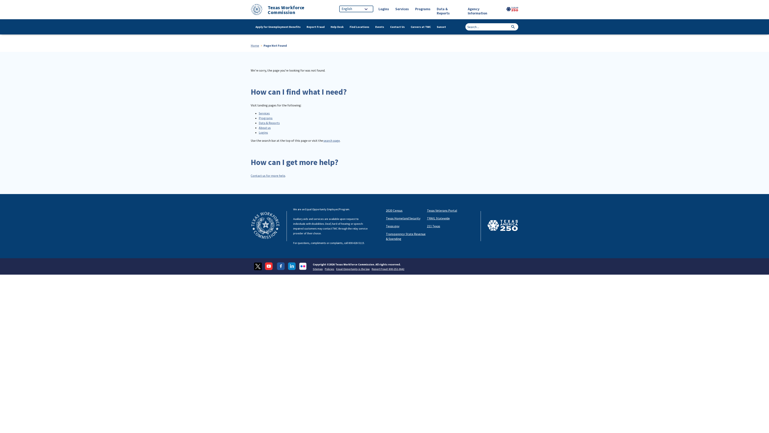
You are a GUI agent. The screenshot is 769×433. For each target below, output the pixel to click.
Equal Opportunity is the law (353, 269)
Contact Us (397, 26)
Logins (263, 133)
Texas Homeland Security (403, 218)
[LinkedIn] (292, 266)
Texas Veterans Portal (442, 210)
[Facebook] (281, 266)
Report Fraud (316, 26)
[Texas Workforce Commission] (257, 10)
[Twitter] (258, 266)
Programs (266, 118)
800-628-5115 (356, 243)
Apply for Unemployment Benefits (278, 26)
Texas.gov (392, 226)
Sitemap (318, 269)
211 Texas (433, 226)
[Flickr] (303, 266)
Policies (329, 269)
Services (264, 113)
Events (379, 26)
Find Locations (359, 26)
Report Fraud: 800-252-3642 (388, 269)
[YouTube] (269, 266)
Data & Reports (269, 123)
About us (265, 128)
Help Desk (337, 26)
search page (331, 141)
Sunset (441, 26)
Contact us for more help (268, 176)
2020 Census (394, 210)
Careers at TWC (421, 26)
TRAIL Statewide (438, 218)
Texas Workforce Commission (286, 10)
